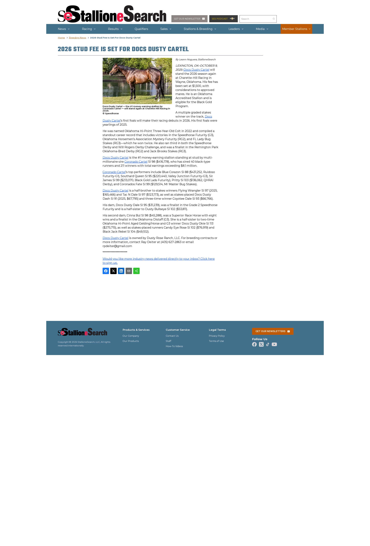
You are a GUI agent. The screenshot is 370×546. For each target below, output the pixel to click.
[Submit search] (274, 19)
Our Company (131, 336)
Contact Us (172, 336)
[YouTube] (274, 344)
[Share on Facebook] (106, 271)
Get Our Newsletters (270, 331)
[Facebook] (254, 344)
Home (61, 37)
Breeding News (77, 37)
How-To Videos (174, 346)
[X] (261, 344)
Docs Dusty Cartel (196, 69)
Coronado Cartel (135, 161)
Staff (168, 341)
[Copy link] (136, 271)
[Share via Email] (129, 271)
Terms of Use (216, 341)
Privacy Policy (217, 336)
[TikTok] (267, 344)
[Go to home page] (82, 333)
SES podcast (220, 18)
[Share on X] (113, 271)
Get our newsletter (187, 18)
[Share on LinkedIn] (121, 271)
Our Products (131, 341)
